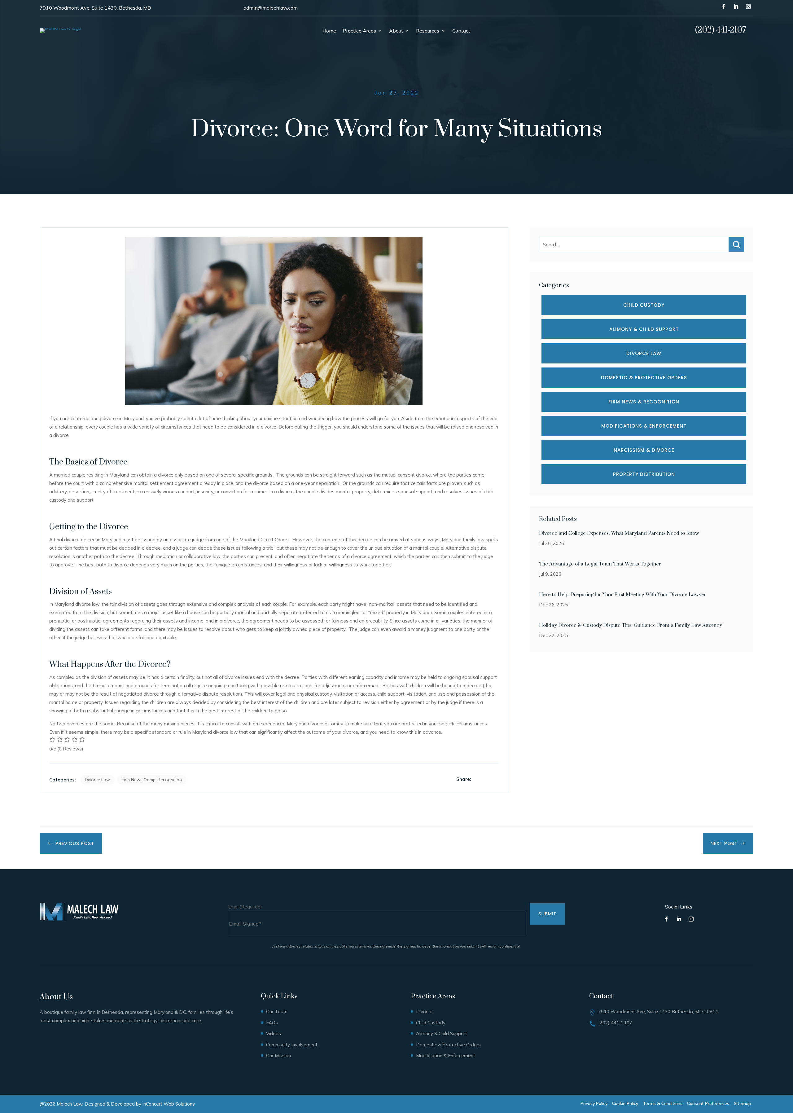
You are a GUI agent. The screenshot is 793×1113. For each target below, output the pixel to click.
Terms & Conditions (662, 1103)
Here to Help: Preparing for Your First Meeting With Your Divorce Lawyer (622, 595)
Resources (427, 31)
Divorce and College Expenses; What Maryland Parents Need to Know (619, 533)
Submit (547, 913)
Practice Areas (359, 31)
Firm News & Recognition (643, 401)
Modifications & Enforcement (643, 426)
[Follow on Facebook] (724, 6)
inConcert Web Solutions (168, 1104)
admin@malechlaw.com (270, 8)
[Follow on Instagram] (748, 6)
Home (329, 31)
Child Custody (643, 305)
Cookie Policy (625, 1103)
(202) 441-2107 (720, 30)
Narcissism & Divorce (644, 450)
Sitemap (742, 1103)
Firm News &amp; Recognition (152, 779)
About (396, 31)
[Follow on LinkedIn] (736, 6)
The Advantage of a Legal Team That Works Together (600, 564)
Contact (461, 31)
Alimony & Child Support (644, 329)
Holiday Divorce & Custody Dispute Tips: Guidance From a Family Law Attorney (630, 625)
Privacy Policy (594, 1103)
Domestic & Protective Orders (644, 377)
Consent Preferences (708, 1103)
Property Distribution (644, 474)
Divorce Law (97, 779)
